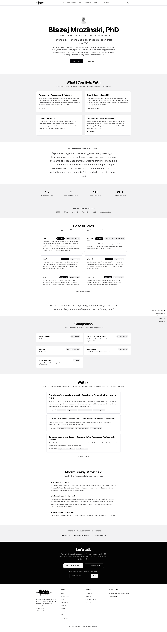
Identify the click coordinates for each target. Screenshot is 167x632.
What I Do (91, 61)
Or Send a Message (94, 565)
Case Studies (71, 2)
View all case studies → (83, 291)
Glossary (63, 605)
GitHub (87, 596)
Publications (87, 2)
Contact (106, 2)
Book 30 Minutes (74, 565)
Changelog (64, 618)
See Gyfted (42, 108)
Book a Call (76, 61)
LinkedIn (87, 593)
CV (100, 2)
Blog (79, 2)
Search (63, 608)
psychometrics (72, 410)
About (95, 2)
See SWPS (90, 132)
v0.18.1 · (42, 610)
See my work (43, 132)
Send (94, 576)
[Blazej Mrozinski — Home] (40, 3)
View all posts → (83, 456)
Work (63, 2)
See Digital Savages (93, 108)
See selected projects (81, 535)
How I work (64, 535)
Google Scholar (90, 599)
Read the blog (99, 535)
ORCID (87, 602)
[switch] (128, 2)
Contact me (113, 596)
